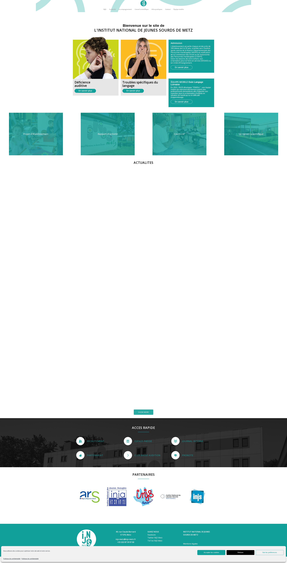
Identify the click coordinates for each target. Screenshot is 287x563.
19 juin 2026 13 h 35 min (161, 356)
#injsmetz (184, 369)
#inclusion (191, 369)
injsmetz (149, 356)
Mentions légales (190, 543)
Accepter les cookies (211, 552)
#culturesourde (201, 369)
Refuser (240, 552)
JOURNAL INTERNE (192, 441)
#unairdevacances (187, 371)
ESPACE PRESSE (143, 441)
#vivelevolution (128, 405)
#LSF (115, 325)
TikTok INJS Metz (155, 540)
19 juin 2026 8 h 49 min (194, 381)
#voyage (83, 412)
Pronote (187, 455)
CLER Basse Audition (147, 455)
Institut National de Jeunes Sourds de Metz (158, 352)
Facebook (152, 535)
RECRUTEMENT (95, 441)
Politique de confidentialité (11, 559)
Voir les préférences (269, 552)
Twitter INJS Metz (155, 537)
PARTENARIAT (95, 455)
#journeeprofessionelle (122, 242)
